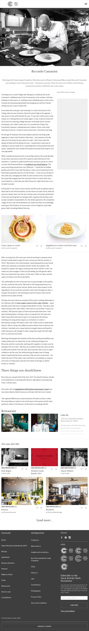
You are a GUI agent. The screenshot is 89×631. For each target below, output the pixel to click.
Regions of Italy (6, 574)
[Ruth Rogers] (14, 457)
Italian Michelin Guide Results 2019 (14, 546)
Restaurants (5, 586)
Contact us (35, 540)
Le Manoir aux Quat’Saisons (36, 164)
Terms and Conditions (39, 603)
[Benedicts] (67, 491)
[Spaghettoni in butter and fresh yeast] (67, 229)
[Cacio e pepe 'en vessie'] (22, 229)
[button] (85, 3)
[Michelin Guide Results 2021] (44, 457)
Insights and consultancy (40, 552)
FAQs (33, 567)
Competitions (6, 597)
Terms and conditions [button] (68, 611)
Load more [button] (44, 520)
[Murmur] (22, 491)
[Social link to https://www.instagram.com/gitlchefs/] (70, 537)
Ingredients (5, 557)
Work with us (36, 546)
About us (34, 573)
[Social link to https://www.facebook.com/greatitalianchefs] (62, 537)
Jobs (32, 579)
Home (3, 540)
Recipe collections (7, 563)
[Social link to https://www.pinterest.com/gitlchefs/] (66, 537)
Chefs (3, 580)
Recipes (4, 551)
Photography (35, 591)
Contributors (36, 585)
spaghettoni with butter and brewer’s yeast (32, 389)
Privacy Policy (36, 597)
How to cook (6, 592)
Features (4, 569)
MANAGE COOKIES (44, 626)
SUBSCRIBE (74, 605)
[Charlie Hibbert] (74, 457)
